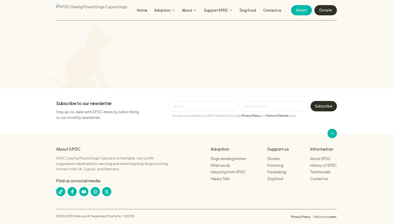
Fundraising (276, 172)
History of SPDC (323, 165)
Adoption (162, 10)
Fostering (275, 165)
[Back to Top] (332, 133)
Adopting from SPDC (228, 172)
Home (142, 10)
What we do (220, 165)
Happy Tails (220, 178)
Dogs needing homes (228, 158)
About (187, 10)
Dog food (248, 10)
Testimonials (320, 172)
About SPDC (320, 158)
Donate (325, 10)
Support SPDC (216, 10)
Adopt (301, 10)
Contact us (272, 10)
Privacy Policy (251, 115)
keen (332, 216)
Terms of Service (277, 115)
